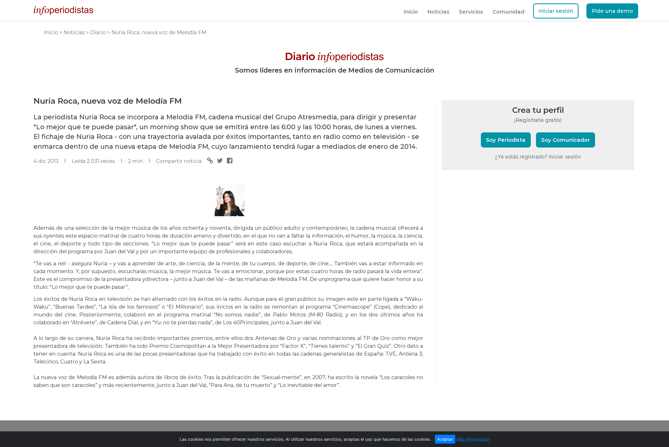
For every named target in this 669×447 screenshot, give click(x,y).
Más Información (473, 439)
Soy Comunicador (565, 140)
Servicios (471, 12)
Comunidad (508, 12)
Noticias (438, 12)
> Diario (96, 32)
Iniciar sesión (555, 11)
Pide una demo (612, 11)
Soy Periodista (506, 140)
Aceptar (445, 439)
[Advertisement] (481, 264)
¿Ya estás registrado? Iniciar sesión (538, 157)
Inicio (410, 12)
